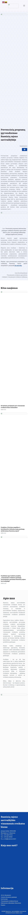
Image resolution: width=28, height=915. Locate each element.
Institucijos (4, 899)
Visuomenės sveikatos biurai (9, 901)
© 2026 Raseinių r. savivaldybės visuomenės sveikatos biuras (14, 912)
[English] (3, 2)
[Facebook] (24, 149)
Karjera (3, 905)
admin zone (19, 913)
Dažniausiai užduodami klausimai (11, 903)
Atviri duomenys (6, 895)
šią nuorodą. (18, 265)
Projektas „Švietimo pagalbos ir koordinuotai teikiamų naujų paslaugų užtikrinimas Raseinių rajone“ (12, 529)
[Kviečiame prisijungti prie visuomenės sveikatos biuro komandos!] (14, 347)
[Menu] (24, 5)
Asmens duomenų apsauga (9, 897)
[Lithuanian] (6, 2)
